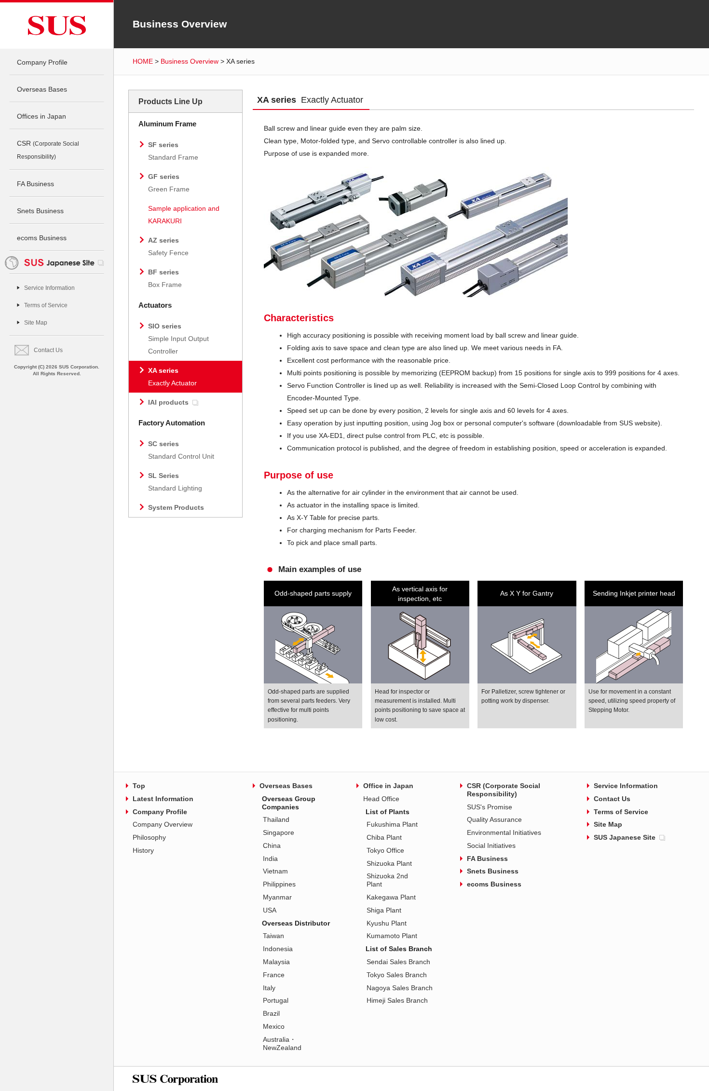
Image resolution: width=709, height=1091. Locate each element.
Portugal (275, 1000)
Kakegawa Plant (391, 897)
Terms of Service (46, 305)
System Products (176, 507)
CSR (48, 149)
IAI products (168, 402)
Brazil (271, 1013)
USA (269, 910)
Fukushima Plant (392, 824)
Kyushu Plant (387, 923)
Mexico (274, 1026)
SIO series (178, 338)
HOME (143, 61)
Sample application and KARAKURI (183, 215)
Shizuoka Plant (389, 863)
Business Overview (189, 61)
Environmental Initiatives (504, 832)
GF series (169, 183)
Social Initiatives (491, 845)
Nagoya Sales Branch (400, 988)
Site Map (35, 322)
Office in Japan (388, 786)
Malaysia (276, 962)
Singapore (278, 832)
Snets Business (40, 211)
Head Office (381, 799)
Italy (269, 988)
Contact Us (48, 350)
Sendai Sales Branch (398, 962)
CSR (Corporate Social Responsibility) (503, 790)
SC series (181, 450)
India (270, 858)
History (143, 850)
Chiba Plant (384, 837)
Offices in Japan (41, 116)
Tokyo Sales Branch (397, 975)
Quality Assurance (494, 819)
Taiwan (273, 936)
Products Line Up (170, 101)
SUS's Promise (489, 807)
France (274, 975)
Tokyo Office (385, 850)
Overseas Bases (42, 89)
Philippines (279, 884)
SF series (173, 151)
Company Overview (162, 824)
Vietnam (275, 871)
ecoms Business (42, 238)
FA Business (35, 184)
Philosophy (149, 837)
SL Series (175, 482)
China (272, 845)
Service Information (49, 288)
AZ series (168, 246)
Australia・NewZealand (282, 1043)
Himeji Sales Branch (397, 1000)
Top (139, 786)
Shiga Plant (384, 910)
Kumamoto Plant (392, 936)
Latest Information (163, 799)
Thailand (276, 819)
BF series (165, 278)
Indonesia (278, 949)
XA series (172, 377)
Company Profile (42, 62)
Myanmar (277, 897)
